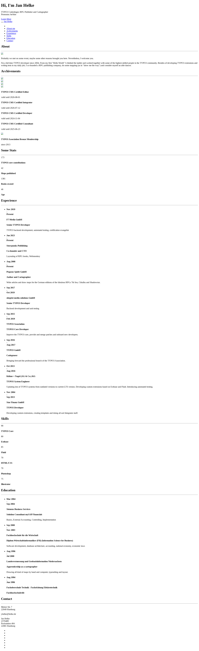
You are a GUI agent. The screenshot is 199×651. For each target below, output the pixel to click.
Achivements (12, 31)
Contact (9, 40)
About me (10, 28)
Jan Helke (8, 21)
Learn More (6, 19)
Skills (8, 36)
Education (10, 38)
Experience (11, 33)
